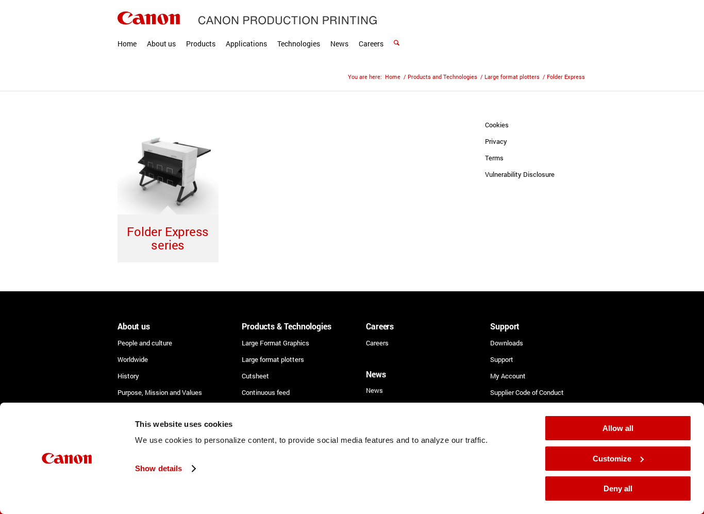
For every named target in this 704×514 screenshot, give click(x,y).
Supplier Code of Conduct (527, 392)
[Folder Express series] (168, 173)
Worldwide (133, 359)
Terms (494, 157)
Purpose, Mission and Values (160, 392)
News (374, 390)
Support (501, 359)
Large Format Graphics (275, 342)
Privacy (496, 141)
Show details (158, 468)
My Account (508, 375)
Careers (377, 342)
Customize (612, 458)
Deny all (618, 488)
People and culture (145, 342)
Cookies (497, 124)
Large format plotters (273, 359)
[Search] (396, 31)
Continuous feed (266, 392)
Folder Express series (168, 238)
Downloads (506, 342)
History (128, 375)
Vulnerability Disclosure (520, 174)
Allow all (617, 428)
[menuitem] (127, 31)
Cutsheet (255, 375)
